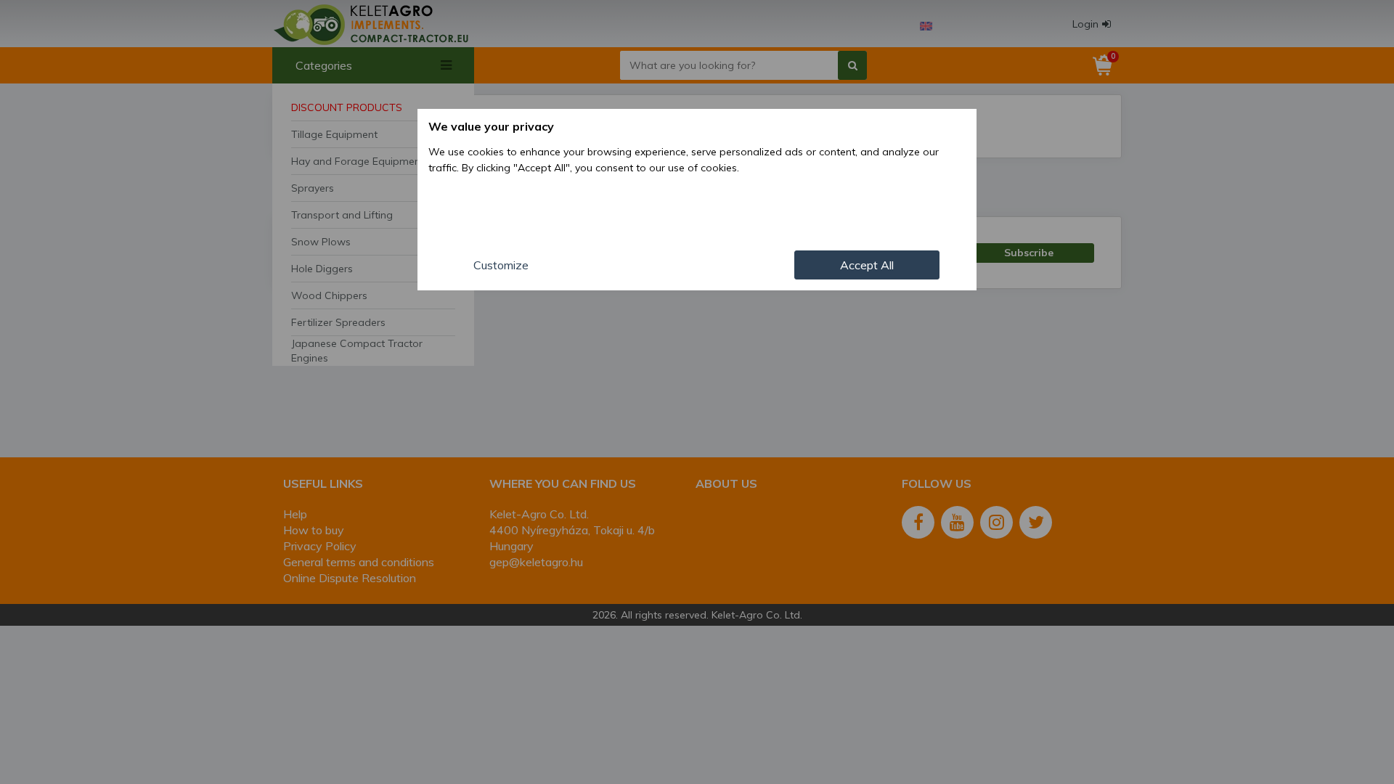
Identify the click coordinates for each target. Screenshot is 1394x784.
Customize (501, 265)
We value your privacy (491, 126)
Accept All (867, 265)
